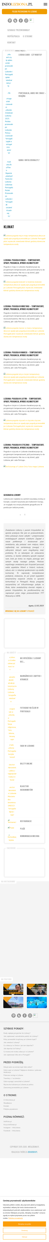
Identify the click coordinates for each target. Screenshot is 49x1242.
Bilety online (26, 763)
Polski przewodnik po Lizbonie (24, 11)
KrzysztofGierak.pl (10, 1125)
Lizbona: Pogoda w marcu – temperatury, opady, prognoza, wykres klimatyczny (23, 354)
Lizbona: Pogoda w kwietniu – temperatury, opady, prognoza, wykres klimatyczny (24, 308)
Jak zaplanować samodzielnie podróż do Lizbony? (21, 1036)
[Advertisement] (24, 633)
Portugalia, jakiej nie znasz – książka (32, 94)
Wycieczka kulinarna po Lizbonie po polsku (18, 1084)
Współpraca (13, 36)
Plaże (22, 828)
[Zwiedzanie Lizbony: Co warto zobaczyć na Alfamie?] (13, 989)
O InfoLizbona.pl (9, 1100)
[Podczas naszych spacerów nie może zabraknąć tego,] (13, 964)
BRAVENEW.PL (32, 1151)
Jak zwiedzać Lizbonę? (12, 1042)
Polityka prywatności (15, 1218)
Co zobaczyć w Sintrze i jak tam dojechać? (18, 1045)
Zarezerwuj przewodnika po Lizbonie (16, 1087)
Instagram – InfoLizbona (12, 1128)
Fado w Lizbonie (27, 745)
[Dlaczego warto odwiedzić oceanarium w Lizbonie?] (37, 1002)
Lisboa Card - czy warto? (30, 54)
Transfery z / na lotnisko (12, 1078)
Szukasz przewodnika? (18, 30)
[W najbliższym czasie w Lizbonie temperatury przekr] (13, 941)
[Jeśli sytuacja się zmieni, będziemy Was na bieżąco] (13, 895)
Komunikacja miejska (29, 836)
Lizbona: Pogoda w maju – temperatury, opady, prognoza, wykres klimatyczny (22, 261)
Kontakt (11, 42)
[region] (24, 1219)
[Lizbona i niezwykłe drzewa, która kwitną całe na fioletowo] (13, 1002)
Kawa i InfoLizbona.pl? (29, 160)
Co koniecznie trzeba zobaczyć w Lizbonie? (19, 1052)
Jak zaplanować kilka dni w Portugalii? (17, 1055)
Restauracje (26, 821)
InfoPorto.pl (8, 1121)
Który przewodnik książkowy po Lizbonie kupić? (20, 1039)
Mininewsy (15, 50)
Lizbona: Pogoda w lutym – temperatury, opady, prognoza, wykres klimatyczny (22, 400)
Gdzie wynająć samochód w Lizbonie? (17, 1081)
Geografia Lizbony (12, 494)
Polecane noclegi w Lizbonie (13, 1075)
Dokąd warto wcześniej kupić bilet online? (18, 1067)
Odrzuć (24, 1237)
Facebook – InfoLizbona (12, 1131)
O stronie (27, 36)
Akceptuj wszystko (24, 1224)
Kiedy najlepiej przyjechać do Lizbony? (17, 1033)
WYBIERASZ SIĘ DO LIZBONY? (19, 611)
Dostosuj (25, 1230)
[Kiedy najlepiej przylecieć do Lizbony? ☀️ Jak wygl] (13, 918)
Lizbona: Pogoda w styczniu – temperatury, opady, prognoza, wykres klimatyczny (24, 446)
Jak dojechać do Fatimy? (12, 1048)
